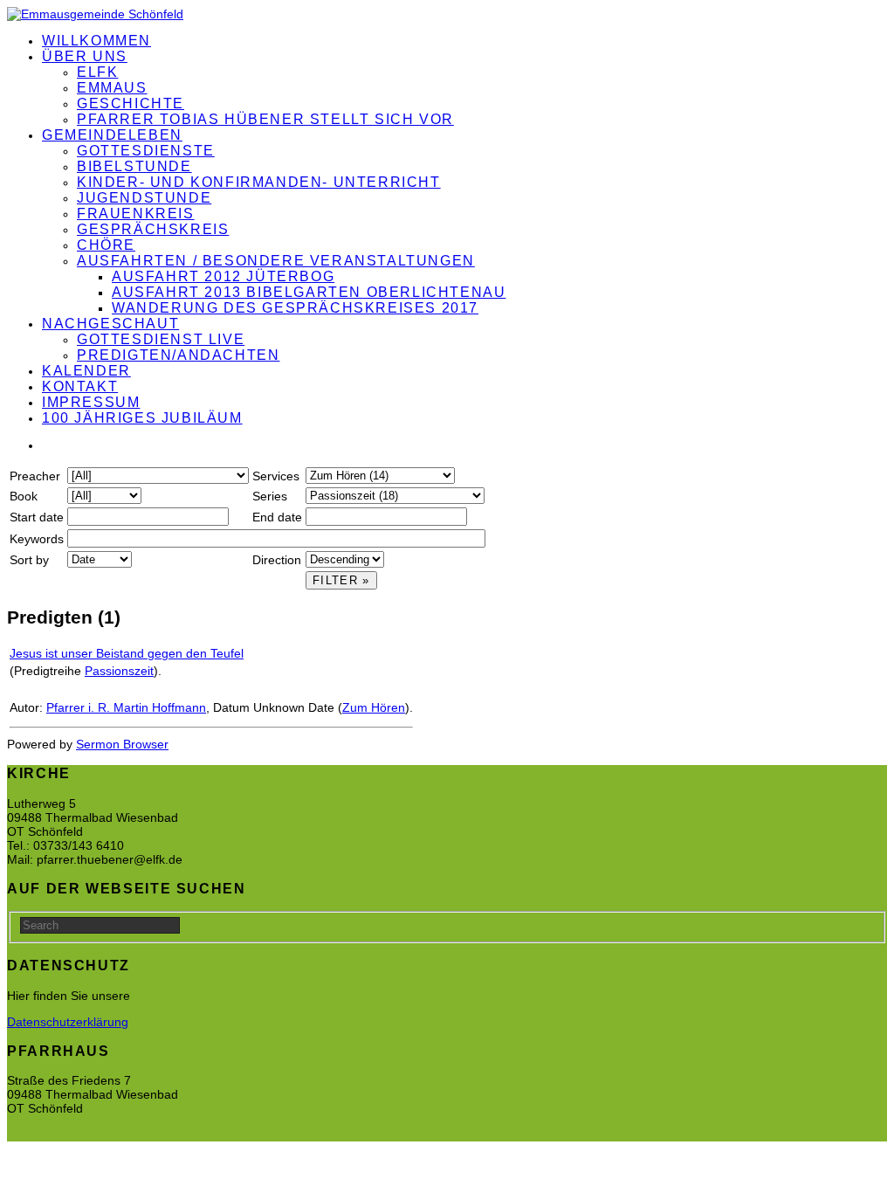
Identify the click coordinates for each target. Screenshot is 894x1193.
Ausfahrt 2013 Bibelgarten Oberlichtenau (308, 292)
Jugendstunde (144, 197)
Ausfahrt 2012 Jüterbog (223, 276)
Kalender (86, 370)
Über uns (84, 56)
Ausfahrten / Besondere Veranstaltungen (276, 260)
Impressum (91, 402)
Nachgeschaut (110, 323)
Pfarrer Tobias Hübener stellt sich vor (265, 119)
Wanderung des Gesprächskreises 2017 (295, 307)
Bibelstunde (134, 166)
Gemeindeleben (112, 135)
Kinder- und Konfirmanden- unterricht (259, 182)
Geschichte (130, 103)
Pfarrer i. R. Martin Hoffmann (126, 707)
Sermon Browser (122, 744)
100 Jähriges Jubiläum (142, 417)
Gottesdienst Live (160, 339)
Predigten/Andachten (178, 355)
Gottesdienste (146, 150)
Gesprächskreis (153, 229)
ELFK (97, 72)
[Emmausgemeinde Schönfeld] (95, 14)
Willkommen (96, 40)
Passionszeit (119, 671)
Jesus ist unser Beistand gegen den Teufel (127, 653)
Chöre (106, 245)
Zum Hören (373, 707)
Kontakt (80, 386)
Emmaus (112, 87)
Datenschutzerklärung (67, 1022)
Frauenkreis (136, 213)
